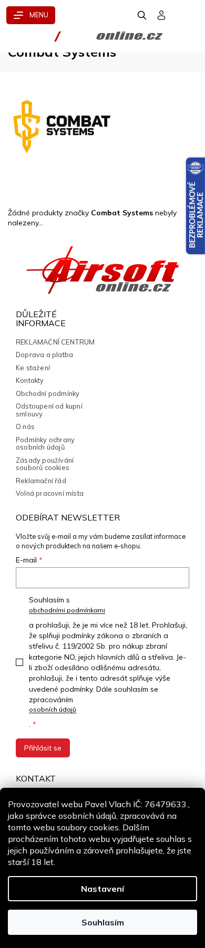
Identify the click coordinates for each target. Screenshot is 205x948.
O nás (25, 426)
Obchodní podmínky (47, 393)
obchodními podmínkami (67, 610)
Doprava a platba (44, 354)
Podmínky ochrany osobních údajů (45, 443)
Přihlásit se (43, 748)
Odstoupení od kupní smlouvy (49, 410)
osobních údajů (52, 709)
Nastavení (102, 888)
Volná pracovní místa (50, 493)
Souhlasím (102, 922)
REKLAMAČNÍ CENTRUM (55, 342)
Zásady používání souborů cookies (45, 464)
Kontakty (30, 380)
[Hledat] (142, 15)
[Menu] (30, 15)
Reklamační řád (41, 480)
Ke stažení (33, 367)
